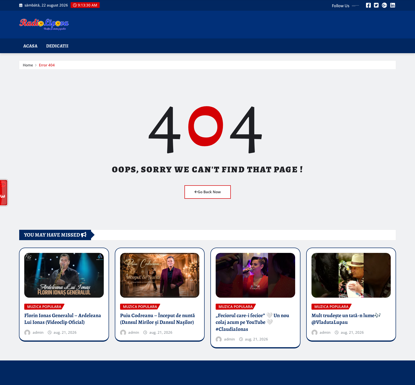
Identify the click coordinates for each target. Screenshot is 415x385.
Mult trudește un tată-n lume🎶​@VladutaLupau (346, 319)
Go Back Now (209, 191)
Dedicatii (57, 46)
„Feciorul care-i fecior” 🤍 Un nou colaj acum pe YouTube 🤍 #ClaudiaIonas (252, 322)
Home (28, 65)
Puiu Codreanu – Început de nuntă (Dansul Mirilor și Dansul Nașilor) (157, 319)
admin (38, 332)
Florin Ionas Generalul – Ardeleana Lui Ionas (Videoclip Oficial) (62, 319)
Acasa (30, 46)
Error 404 (47, 65)
